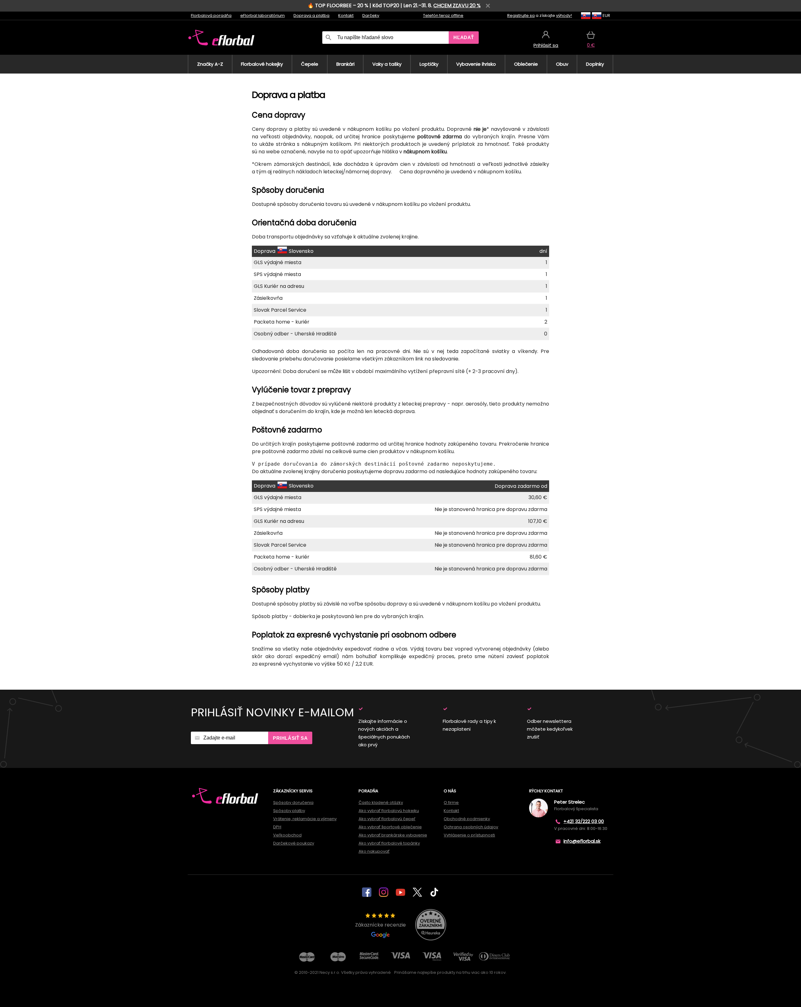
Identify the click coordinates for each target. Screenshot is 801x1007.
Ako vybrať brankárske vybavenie (393, 835)
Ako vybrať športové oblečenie (390, 827)
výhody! (564, 15)
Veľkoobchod (287, 835)
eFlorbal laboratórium (262, 15)
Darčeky (370, 15)
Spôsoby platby (289, 811)
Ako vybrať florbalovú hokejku (389, 811)
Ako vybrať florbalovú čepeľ (387, 819)
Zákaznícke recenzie (380, 924)
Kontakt (346, 15)
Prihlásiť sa (290, 738)
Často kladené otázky (381, 802)
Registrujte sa (521, 15)
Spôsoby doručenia (293, 802)
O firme (451, 802)
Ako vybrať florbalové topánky (389, 843)
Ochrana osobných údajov (471, 827)
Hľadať (463, 37)
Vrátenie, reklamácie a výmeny (305, 819)
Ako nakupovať (374, 851)
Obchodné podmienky (467, 819)
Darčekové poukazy (293, 843)
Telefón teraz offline (443, 15)
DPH (277, 827)
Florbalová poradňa (211, 15)
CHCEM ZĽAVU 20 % (457, 5)
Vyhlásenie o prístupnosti (469, 835)
